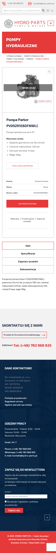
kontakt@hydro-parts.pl (42, 3)
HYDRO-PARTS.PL (23, 536)
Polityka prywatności (16, 398)
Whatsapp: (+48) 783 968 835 (20, 452)
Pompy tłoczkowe (15, 59)
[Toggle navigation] (51, 23)
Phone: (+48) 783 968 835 (18, 449)
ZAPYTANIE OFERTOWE (27, 204)
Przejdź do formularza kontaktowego (22, 335)
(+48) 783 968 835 (14, 3)
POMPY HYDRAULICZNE (34, 56)
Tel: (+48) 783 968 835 (32, 345)
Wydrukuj (15, 219)
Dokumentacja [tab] (28, 269)
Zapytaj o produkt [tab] (28, 261)
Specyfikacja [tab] (28, 253)
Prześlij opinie (28, 219)
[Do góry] (47, 517)
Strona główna (14, 56)
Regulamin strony (14, 401)
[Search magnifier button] (43, 10)
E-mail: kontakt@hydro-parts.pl (21, 455)
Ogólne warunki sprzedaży (18, 404)
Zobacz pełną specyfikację (22, 166)
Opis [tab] (28, 245)
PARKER (30, 59)
